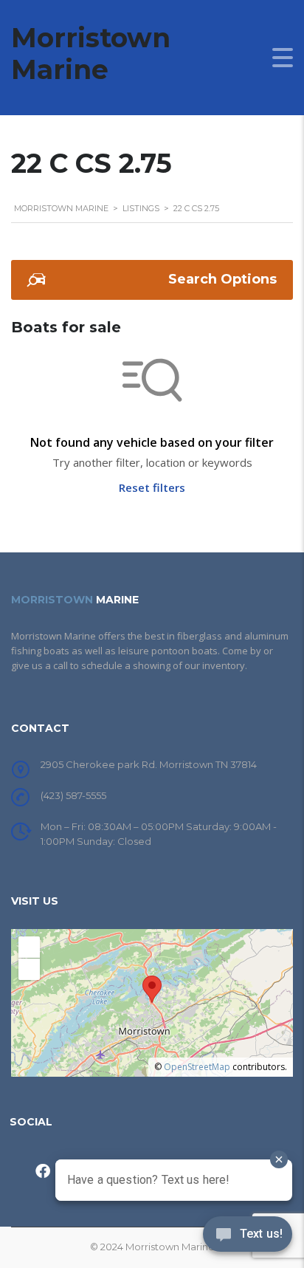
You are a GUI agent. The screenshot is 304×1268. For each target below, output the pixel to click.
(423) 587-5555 (73, 795)
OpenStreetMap (197, 1066)
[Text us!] (247, 1237)
